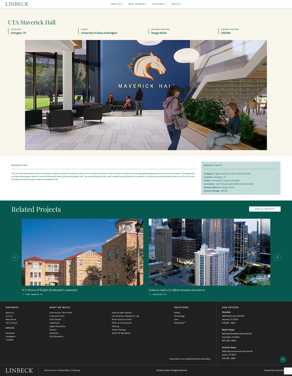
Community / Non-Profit (61, 312)
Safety (177, 312)
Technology (179, 316)
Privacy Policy (64, 370)
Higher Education (58, 326)
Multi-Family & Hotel (122, 319)
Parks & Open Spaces (122, 312)
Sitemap (76, 370)
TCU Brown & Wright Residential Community (50, 290)
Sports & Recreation (121, 333)
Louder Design (280, 370)
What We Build (137, 4)
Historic (53, 329)
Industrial (54, 333)
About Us (116, 4)
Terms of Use (50, 370)
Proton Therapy (119, 329)
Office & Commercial (122, 323)
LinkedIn (10, 340)
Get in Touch (11, 323)
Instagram (11, 336)
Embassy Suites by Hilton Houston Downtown (177, 290)
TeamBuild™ (179, 323)
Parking (115, 326)
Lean (176, 319)
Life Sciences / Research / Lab (125, 316)
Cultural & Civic (57, 316)
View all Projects (265, 209)
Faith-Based (55, 319)
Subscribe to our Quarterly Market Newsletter (189, 359)
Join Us (175, 4)
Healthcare (55, 323)
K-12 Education (56, 336)
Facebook (10, 333)
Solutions (158, 4)
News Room (11, 319)
